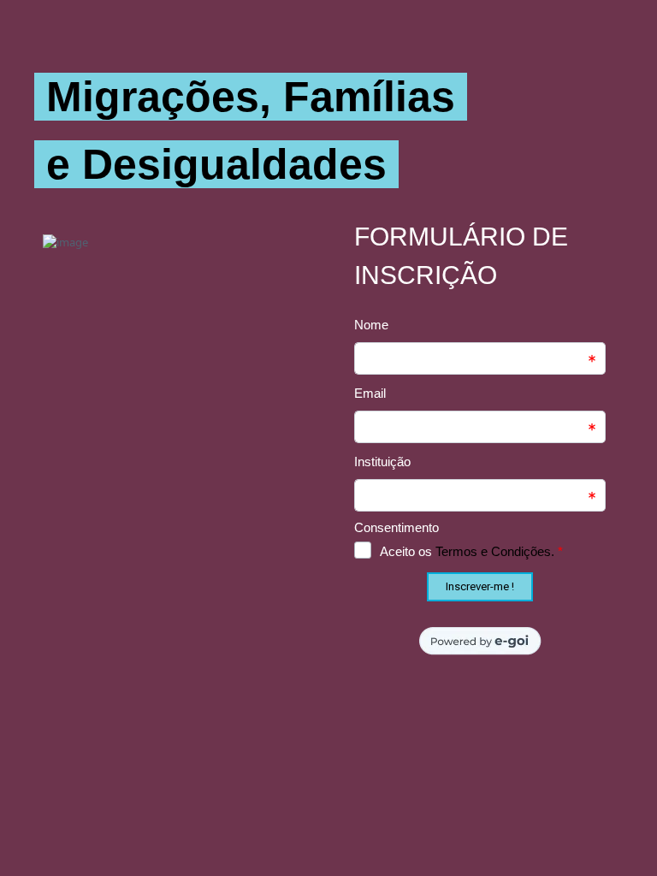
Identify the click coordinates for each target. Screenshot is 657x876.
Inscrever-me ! (480, 586)
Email (370, 393)
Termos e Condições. (494, 551)
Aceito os (471, 551)
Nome (371, 324)
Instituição (382, 461)
